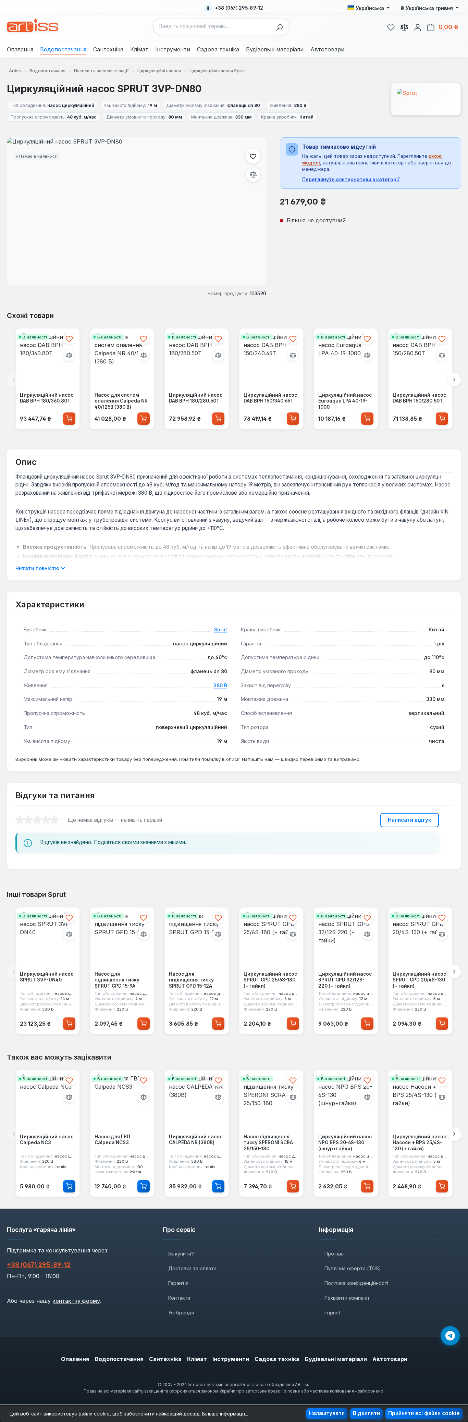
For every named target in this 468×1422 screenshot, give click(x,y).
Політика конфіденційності (356, 1283)
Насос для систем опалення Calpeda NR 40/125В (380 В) (121, 401)
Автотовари (389, 1359)
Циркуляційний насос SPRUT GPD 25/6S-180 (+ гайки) (270, 980)
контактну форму (76, 1300)
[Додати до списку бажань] (253, 155)
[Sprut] (426, 99)
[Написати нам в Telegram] (450, 1335)
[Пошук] (281, 26)
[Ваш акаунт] (417, 26)
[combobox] (213, 26)
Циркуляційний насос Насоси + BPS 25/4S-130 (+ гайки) (419, 1142)
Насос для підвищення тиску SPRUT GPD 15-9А (117, 980)
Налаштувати (327, 1413)
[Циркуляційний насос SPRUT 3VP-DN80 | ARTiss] (136, 211)
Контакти (179, 1298)
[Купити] (69, 418)
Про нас (334, 1254)
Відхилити (366, 1413)
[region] (136, 211)
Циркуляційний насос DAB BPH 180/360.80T (46, 398)
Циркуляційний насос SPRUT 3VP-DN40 (46, 977)
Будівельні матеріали (336, 1359)
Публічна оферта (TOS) (352, 1268)
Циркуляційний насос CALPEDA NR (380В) (195, 1140)
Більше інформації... (225, 1414)
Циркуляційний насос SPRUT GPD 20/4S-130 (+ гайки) (419, 980)
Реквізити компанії (346, 1298)
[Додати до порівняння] (253, 174)
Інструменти (230, 1359)
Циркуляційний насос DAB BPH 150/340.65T (270, 398)
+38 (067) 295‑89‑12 (39, 1264)
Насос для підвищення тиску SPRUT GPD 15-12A (191, 980)
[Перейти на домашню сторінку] (32, 25)
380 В (220, 685)
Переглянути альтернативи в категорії (350, 179)
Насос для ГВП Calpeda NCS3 (112, 1140)
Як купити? (181, 1254)
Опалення (75, 1359)
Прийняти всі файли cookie (424, 1413)
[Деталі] (69, 1186)
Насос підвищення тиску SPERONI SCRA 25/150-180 (268, 1142)
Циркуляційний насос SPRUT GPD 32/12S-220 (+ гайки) (345, 980)
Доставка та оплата (192, 1268)
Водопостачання (119, 1359)
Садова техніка (277, 1359)
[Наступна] (454, 379)
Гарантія (178, 1283)
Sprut (220, 629)
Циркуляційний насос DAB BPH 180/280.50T (195, 398)
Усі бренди (181, 1312)
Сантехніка (165, 1359)
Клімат (197, 1359)
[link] (390, 26)
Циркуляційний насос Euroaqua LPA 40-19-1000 (345, 401)
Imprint (332, 1312)
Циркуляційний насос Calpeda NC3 (46, 1140)
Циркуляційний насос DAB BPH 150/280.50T (419, 398)
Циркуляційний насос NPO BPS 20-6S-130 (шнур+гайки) (345, 1142)
